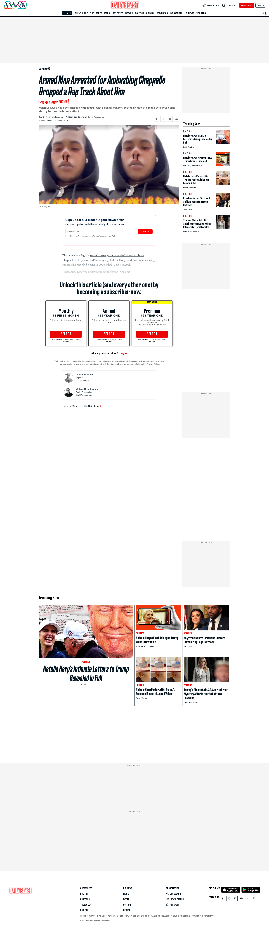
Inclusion (165, 916)
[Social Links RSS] (247, 899)
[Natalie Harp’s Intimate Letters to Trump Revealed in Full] (223, 143)
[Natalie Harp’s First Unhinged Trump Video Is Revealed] (223, 165)
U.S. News (189, 13)
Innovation (176, 13)
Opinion (150, 13)
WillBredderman (85, 395)
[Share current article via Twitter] (163, 119)
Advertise (113, 916)
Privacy (128, 916)
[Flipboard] (253, 899)
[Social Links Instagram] (235, 899)
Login (123, 353)
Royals (129, 13)
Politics (139, 13)
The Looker (96, 13)
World (126, 899)
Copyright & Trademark (202, 916)
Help (121, 916)
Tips (99, 916)
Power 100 (162, 13)
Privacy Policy (111, 236)
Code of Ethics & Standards (146, 916)
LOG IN (260, 5)
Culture (127, 905)
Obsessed (118, 13)
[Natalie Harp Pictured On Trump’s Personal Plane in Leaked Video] (223, 184)
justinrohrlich (83, 381)
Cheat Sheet (81, 13)
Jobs (104, 916)
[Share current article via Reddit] (176, 119)
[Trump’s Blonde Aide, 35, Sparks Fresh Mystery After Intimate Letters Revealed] (223, 228)
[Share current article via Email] (170, 119)
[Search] (265, 13)
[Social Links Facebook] (222, 899)
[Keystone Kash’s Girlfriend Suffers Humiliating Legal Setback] (223, 206)
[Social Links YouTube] (241, 899)
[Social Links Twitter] (228, 899)
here (102, 406)
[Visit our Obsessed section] (25, 5)
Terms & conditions (180, 916)
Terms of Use (98, 236)
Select (66, 334)
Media (107, 13)
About (83, 916)
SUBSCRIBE (247, 5)
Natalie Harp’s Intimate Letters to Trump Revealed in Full (86, 673)
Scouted (201, 13)
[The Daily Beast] (125, 5)
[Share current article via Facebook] (156, 119)
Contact (91, 916)
